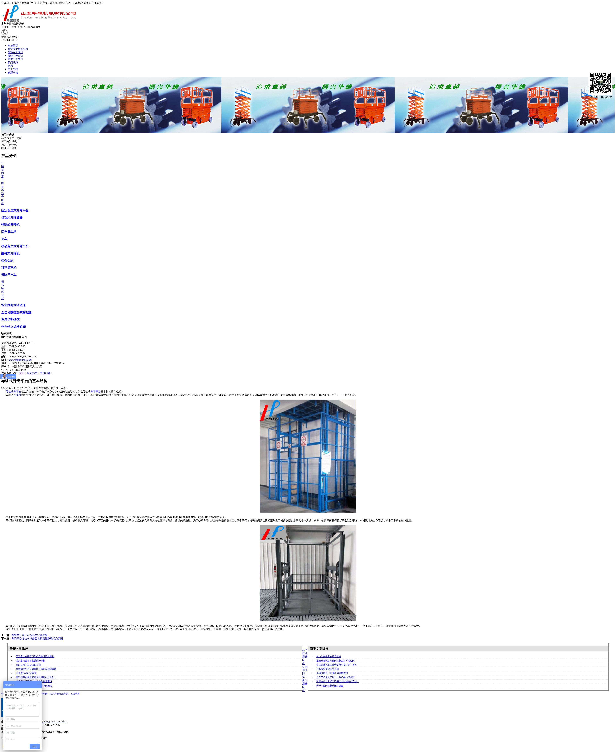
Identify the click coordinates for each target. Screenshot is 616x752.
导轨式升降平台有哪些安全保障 (29, 635)
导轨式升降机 (13, 391)
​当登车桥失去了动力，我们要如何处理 (335, 677)
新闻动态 (32, 373)
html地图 (64, 693)
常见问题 (45, 373)
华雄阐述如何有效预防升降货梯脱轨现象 (36, 669)
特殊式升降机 (10, 224)
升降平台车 (9, 274)
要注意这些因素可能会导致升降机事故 (35, 656)
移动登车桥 (9, 267)
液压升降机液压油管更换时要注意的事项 (336, 665)
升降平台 (95, 391)
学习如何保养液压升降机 (328, 656)
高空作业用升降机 (304, 657)
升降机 (2, 166)
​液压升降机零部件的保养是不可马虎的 (335, 660)
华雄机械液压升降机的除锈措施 (332, 673)
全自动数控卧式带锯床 (16, 312)
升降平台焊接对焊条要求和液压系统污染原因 (37, 638)
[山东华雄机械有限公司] (39, 21)
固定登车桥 (9, 232)
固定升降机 (2, 180)
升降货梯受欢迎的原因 (327, 669)
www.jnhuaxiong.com (20, 359)
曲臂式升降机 (10, 253)
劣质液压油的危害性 (26, 673)
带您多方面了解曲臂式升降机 (30, 660)
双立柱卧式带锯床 (13, 305)
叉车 (4, 239)
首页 (21, 373)
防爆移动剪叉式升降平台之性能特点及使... (337, 681)
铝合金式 (7, 260)
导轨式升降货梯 (12, 217)
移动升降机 (2, 197)
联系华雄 (54, 693)
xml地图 (75, 693)
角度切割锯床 (10, 319)
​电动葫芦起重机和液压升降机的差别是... (36, 677)
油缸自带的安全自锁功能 (28, 665)
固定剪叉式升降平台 (15, 210)
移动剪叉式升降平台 (15, 246)
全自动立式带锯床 (13, 326)
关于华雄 (42, 693)
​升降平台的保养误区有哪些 (329, 685)
